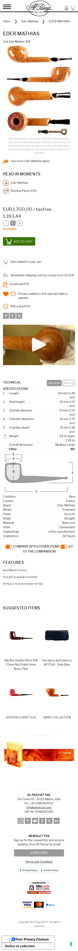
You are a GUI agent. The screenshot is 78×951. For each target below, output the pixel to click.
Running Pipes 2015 (23, 190)
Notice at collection (20, 946)
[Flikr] (57, 821)
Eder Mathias (30, 21)
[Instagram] (21, 821)
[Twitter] (19, 315)
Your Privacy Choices (32, 939)
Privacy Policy (29, 870)
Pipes (7, 21)
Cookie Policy (50, 870)
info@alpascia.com (38, 807)
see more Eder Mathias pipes (30, 161)
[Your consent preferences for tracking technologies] (71, 944)
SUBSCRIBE (39, 853)
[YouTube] (35, 821)
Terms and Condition (39, 861)
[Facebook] (13, 315)
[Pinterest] (6, 315)
